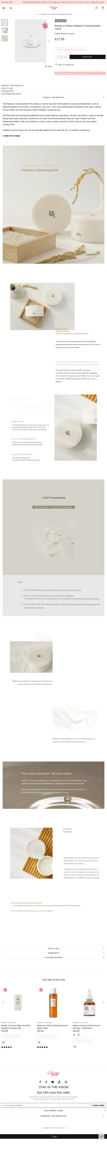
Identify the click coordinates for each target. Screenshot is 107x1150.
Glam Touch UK (53, 8)
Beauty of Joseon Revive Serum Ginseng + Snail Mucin (86, 1026)
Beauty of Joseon (67, 34)
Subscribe (98, 1105)
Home (37, 14)
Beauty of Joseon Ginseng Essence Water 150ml (52, 1026)
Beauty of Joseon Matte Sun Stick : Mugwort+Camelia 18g (16, 1026)
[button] (6, 1047)
